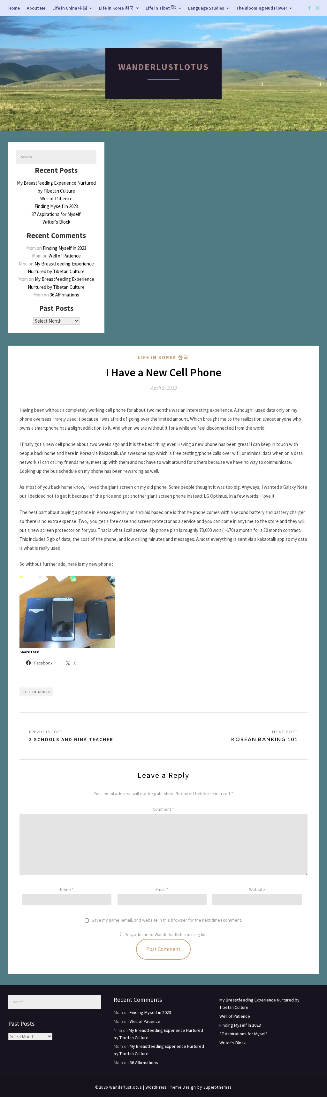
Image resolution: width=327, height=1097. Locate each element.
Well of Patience (56, 199)
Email (162, 889)
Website (257, 889)
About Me (36, 8)
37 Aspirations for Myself (56, 214)
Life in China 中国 (69, 8)
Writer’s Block (56, 222)
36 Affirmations (64, 295)
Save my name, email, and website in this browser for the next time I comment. (167, 920)
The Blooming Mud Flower (261, 8)
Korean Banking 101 (264, 739)
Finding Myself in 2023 (56, 206)
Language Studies (206, 8)
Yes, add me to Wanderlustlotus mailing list (165, 934)
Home (14, 8)
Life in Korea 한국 (116, 8)
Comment (163, 809)
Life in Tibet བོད (161, 8)
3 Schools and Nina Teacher (71, 739)
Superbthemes (217, 1087)
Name (67, 889)
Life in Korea (36, 692)
